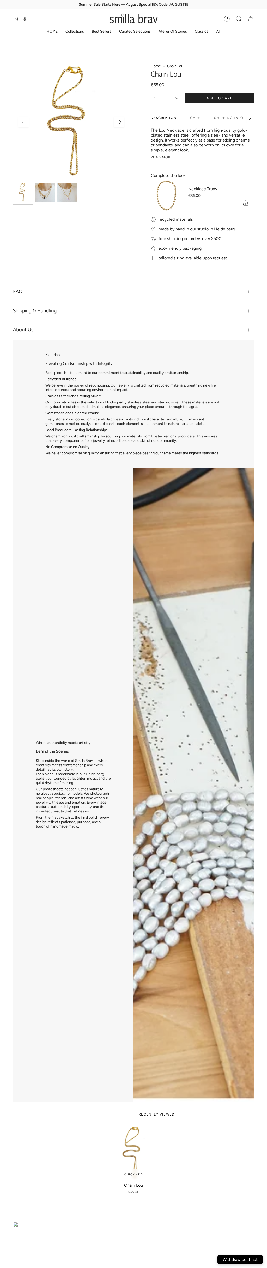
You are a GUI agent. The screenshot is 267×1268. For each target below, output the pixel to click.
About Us (23, 330)
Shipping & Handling (35, 311)
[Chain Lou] (134, 1153)
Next (119, 122)
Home (156, 66)
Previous (23, 122)
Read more (162, 157)
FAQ (17, 291)
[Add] (245, 203)
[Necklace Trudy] (166, 195)
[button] (239, 18)
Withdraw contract (240, 1259)
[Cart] (251, 18)
